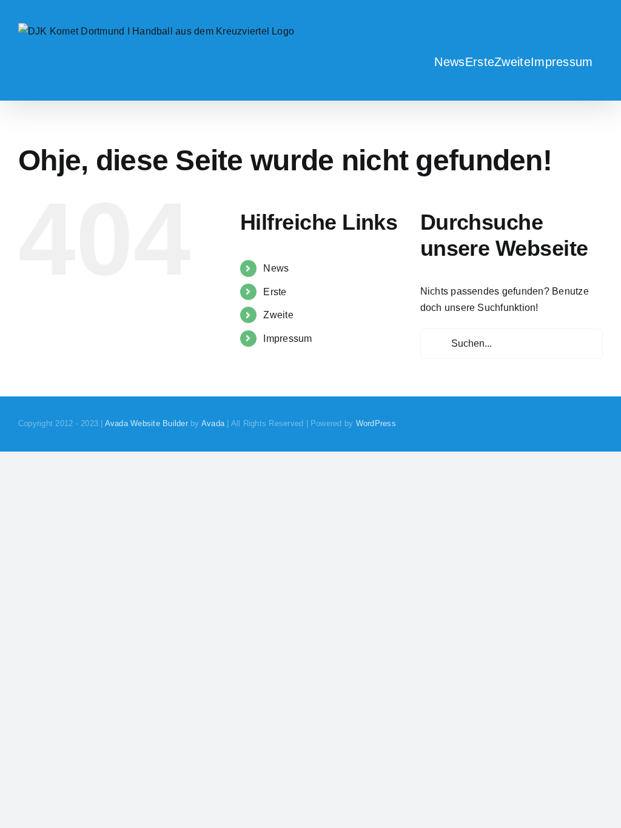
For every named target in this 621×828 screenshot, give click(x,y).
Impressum (287, 338)
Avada (212, 423)
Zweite (278, 315)
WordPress (376, 423)
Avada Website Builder (146, 423)
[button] (598, 61)
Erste (274, 292)
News (276, 268)
